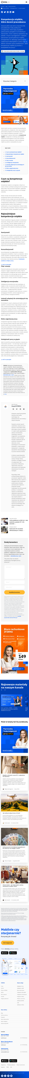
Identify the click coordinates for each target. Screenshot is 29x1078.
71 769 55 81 (24, 1044)
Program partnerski (4, 998)
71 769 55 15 (24, 1037)
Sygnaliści (3, 1067)
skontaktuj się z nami (8, 375)
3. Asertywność (9, 156)
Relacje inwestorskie (21, 1064)
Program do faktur (20, 996)
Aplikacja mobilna (20, 1004)
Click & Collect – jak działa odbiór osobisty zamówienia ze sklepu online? (13, 885)
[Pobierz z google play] (13, 952)
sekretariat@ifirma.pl (5, 1051)
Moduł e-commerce (21, 998)
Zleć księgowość (7, 942)
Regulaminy (3, 1064)
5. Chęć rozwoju (9, 160)
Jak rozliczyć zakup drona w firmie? (11, 813)
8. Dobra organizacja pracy (11, 168)
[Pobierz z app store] (4, 952)
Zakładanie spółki (20, 988)
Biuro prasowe (4, 994)
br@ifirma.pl (3, 1044)
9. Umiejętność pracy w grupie (12, 170)
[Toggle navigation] (26, 2)
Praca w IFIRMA (4, 990)
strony (5, 394)
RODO (7, 1067)
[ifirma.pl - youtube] (11, 1076)
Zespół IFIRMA (6, 8)
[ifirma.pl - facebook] (2, 1076)
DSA (11, 1067)
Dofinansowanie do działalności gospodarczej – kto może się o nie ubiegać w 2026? (14, 847)
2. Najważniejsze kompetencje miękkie (14, 154)
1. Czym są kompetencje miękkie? (13, 152)
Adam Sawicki (7, 900)
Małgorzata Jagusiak (8, 789)
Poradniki (3, 1017)
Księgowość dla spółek (21, 992)
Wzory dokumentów (5, 1019)
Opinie (2, 992)
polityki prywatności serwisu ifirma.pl (12, 617)
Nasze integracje (4, 1021)
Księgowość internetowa (22, 994)
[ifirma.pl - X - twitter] (5, 1076)
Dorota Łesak (7, 823)
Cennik (2, 988)
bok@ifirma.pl (3, 1037)
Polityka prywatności (11, 1064)
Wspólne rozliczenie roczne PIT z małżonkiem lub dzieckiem (14, 776)
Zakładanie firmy (20, 986)
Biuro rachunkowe (20, 990)
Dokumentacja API (4, 1023)
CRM (18, 1002)
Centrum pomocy (4, 1015)
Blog (2, 1013)
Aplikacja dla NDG (20, 1000)
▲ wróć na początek (6, 264)
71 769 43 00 (24, 1051)
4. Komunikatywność (10, 158)
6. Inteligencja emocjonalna (12, 162)
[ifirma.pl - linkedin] (8, 1076)
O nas (2, 986)
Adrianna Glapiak (7, 860)
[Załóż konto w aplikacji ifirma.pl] (14, 99)
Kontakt (2, 996)
